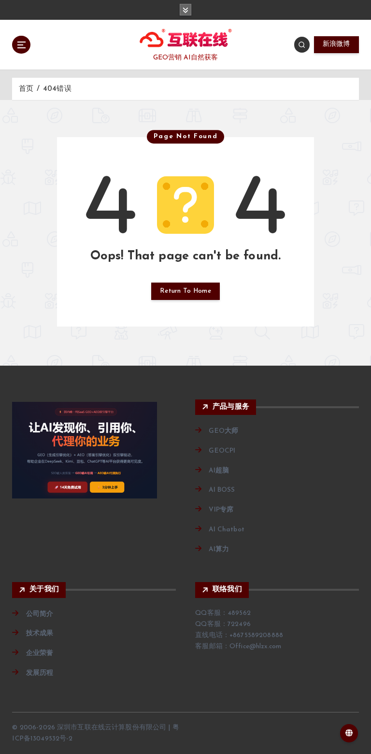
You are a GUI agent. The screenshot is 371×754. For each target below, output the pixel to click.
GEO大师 (223, 431)
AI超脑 (219, 471)
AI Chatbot (226, 529)
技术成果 (39, 633)
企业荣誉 (39, 653)
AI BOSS (222, 490)
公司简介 (39, 614)
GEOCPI (222, 451)
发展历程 (39, 673)
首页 (26, 89)
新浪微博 (336, 44)
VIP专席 (221, 510)
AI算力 (219, 549)
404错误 (57, 89)
